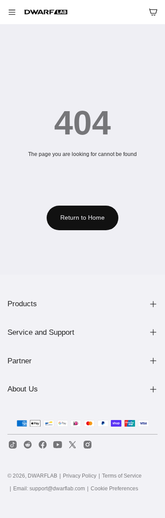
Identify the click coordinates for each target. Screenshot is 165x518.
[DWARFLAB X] (72, 444)
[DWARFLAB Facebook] (42, 444)
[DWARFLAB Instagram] (87, 444)
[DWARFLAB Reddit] (27, 444)
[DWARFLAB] (46, 12)
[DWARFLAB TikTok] (12, 444)
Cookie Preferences (114, 488)
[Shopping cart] (153, 12)
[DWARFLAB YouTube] (57, 444)
